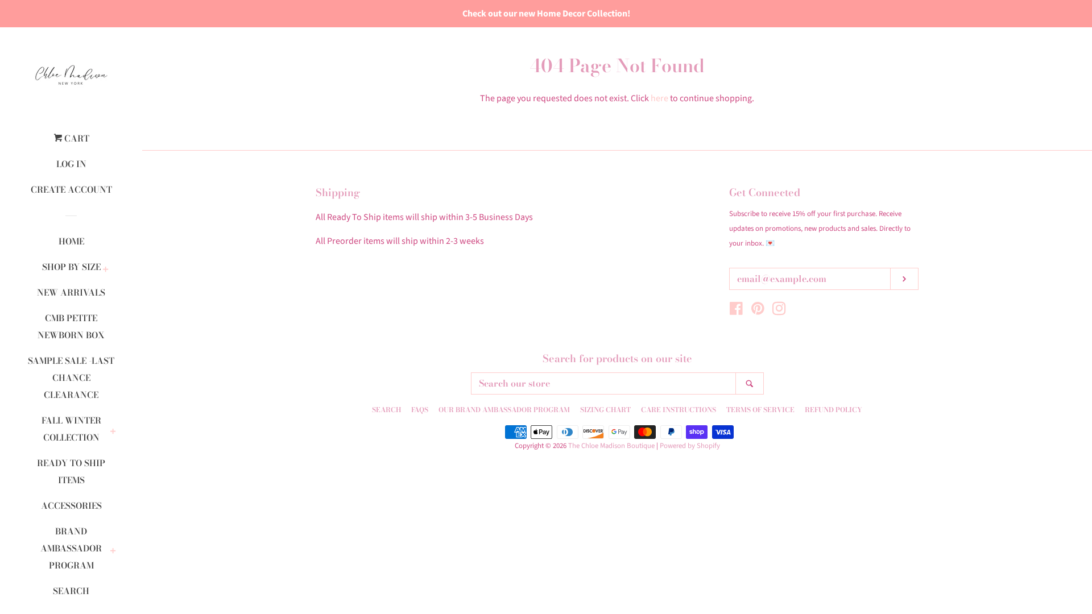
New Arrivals (71, 292)
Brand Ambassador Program (71, 548)
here (659, 98)
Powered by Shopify (690, 446)
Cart (75, 138)
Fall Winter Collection (71, 429)
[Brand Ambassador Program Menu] (113, 551)
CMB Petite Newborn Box (71, 327)
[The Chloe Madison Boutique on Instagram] (779, 311)
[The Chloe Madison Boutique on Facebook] (736, 311)
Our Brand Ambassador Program (504, 409)
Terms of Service (760, 409)
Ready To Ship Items (71, 472)
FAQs (419, 409)
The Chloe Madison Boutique (611, 446)
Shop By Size (71, 266)
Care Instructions (678, 409)
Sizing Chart (605, 409)
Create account (71, 189)
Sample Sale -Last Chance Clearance (71, 377)
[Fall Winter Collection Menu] (113, 432)
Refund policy (833, 409)
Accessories (71, 505)
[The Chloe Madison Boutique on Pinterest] (758, 311)
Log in (71, 164)
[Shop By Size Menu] (106, 270)
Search (71, 591)
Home (71, 241)
